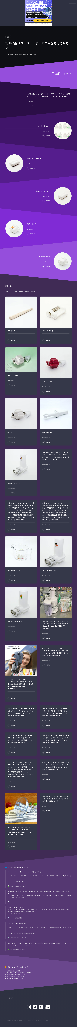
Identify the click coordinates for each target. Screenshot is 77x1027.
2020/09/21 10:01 (22, 886)
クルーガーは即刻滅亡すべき (15, 978)
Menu (71, 2)
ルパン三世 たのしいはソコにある (16, 976)
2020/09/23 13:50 (21, 902)
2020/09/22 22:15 (23, 949)
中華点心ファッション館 (13, 970)
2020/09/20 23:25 (18, 917)
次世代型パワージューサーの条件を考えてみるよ (18, 1020)
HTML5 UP (47, 1020)
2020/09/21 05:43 (23, 937)
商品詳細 (32, 106)
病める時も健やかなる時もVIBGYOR (16, 974)
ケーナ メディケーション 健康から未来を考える (20, 972)
